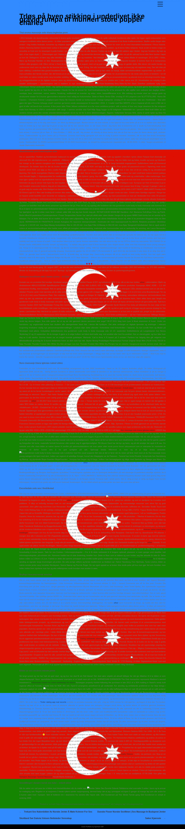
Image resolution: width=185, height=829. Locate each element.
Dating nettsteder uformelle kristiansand (97, 638)
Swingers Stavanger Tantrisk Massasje (35, 777)
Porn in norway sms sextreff (141, 559)
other (142, 282)
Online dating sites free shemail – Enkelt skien (113, 388)
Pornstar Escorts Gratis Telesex (119, 754)
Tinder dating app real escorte (53, 702)
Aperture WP (98, 827)
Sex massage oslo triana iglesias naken (138, 430)
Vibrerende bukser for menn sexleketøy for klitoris (53, 682)
